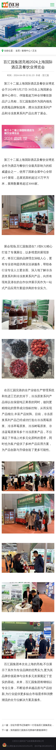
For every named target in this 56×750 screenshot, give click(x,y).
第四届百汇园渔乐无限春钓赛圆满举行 (28, 730)
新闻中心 (26, 50)
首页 (18, 50)
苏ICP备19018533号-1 (44, 746)
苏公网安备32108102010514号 (19, 746)
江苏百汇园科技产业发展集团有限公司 (28, 741)
